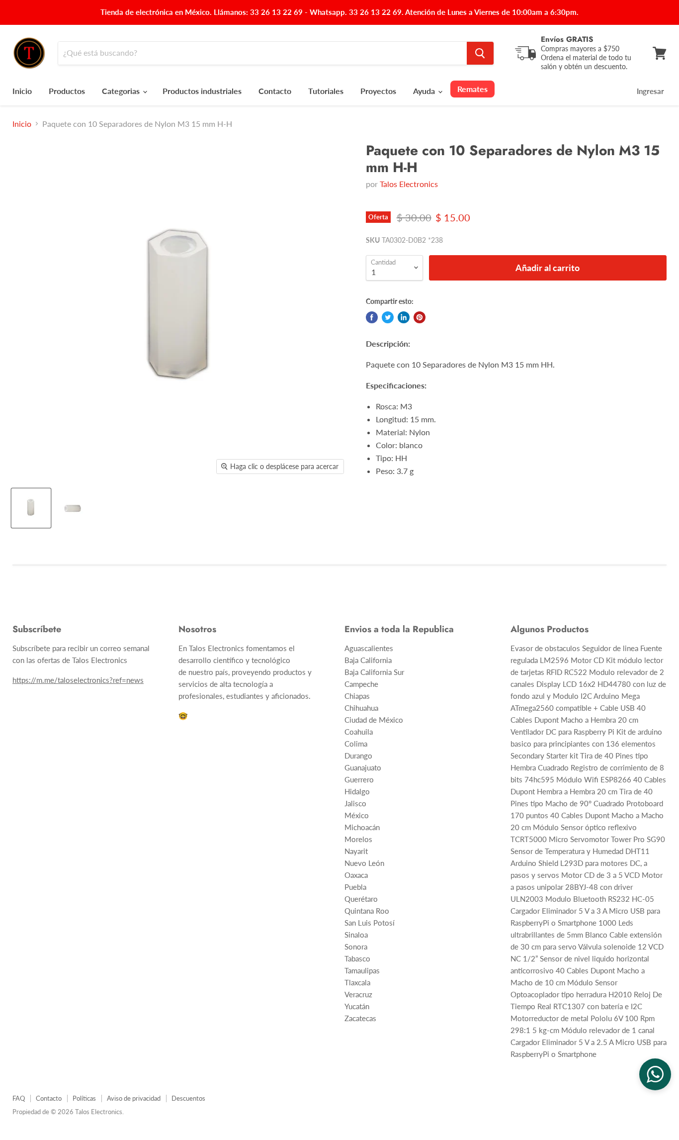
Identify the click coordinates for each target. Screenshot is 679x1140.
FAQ (18, 1098)
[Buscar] (480, 53)
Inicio (22, 90)
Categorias (122, 90)
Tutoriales (325, 90)
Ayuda (425, 90)
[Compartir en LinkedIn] (404, 317)
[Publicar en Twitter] (388, 317)
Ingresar (650, 91)
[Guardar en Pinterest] (419, 317)
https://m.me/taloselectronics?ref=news (78, 679)
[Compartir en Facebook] (372, 317)
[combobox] (262, 53)
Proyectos (378, 90)
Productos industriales (202, 90)
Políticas (84, 1098)
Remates (472, 89)
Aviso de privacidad (134, 1098)
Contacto (274, 90)
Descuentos (188, 1098)
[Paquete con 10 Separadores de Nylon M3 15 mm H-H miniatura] (31, 508)
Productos (67, 90)
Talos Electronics (409, 184)
